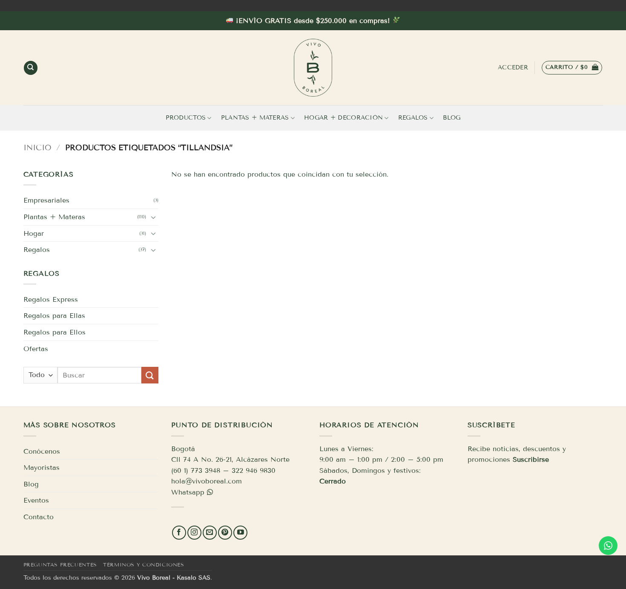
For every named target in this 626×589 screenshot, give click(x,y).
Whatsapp (187, 492)
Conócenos (41, 451)
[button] (572, 67)
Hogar (33, 233)
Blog (451, 117)
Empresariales (46, 200)
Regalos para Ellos (54, 332)
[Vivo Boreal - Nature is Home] (313, 67)
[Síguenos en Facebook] (179, 533)
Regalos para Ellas (54, 316)
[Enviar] (149, 375)
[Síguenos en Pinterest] (225, 533)
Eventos (36, 500)
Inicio (37, 147)
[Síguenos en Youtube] (240, 533)
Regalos (413, 117)
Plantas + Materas (255, 117)
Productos (186, 117)
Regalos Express (50, 299)
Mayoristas (41, 467)
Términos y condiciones (143, 564)
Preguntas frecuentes (60, 564)
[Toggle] (153, 217)
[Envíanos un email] (210, 533)
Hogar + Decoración (343, 117)
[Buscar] (30, 68)
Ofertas (35, 349)
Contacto (38, 517)
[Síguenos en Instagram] (194, 533)
